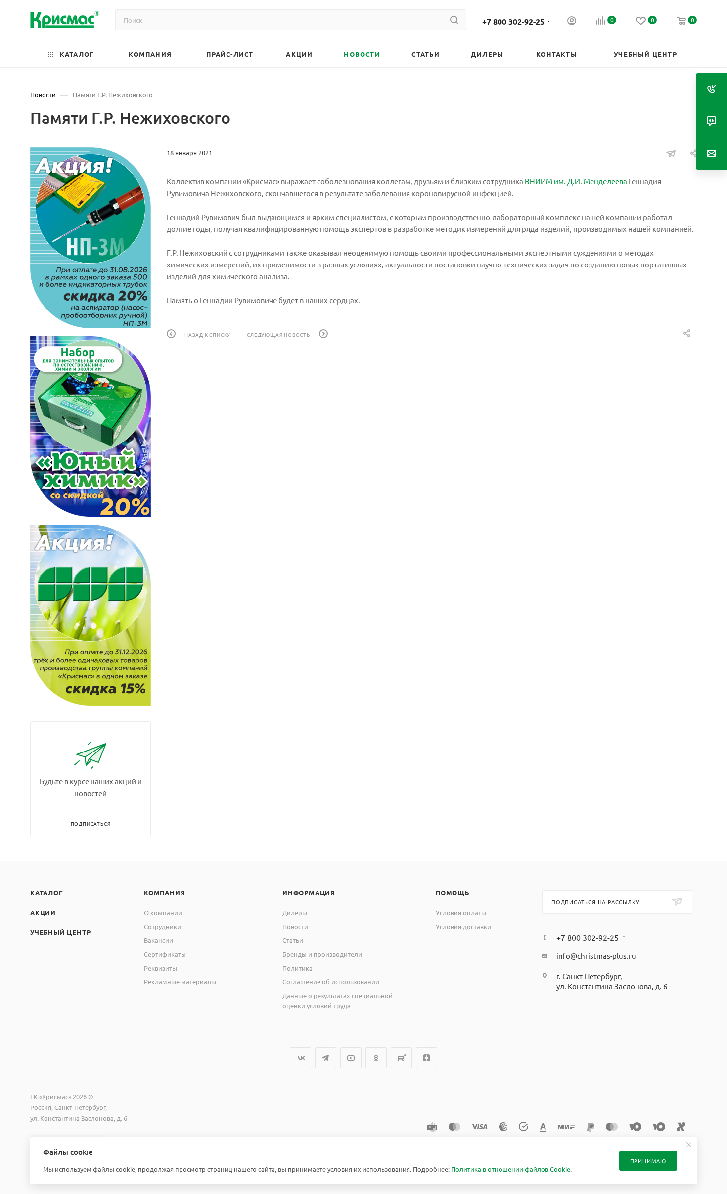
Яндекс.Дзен (426, 1057)
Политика (297, 968)
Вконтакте (300, 1057)
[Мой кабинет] (571, 22)
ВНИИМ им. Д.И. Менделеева (576, 181)
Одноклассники (376, 1057)
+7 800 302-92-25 (513, 21)
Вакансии (158, 940)
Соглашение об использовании (330, 981)
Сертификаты (165, 954)
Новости (295, 926)
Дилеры (294, 912)
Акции (43, 912)
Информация (308, 892)
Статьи (292, 940)
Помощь (453, 892)
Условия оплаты (461, 912)
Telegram (325, 1057)
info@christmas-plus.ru (596, 955)
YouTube (351, 1057)
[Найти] (454, 19)
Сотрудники (162, 926)
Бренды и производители (322, 954)
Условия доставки (463, 926)
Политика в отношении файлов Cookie (510, 1169)
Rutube (401, 1057)
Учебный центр (60, 932)
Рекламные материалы (180, 981)
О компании (163, 912)
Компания (164, 892)
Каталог (46, 892)
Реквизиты (160, 968)
